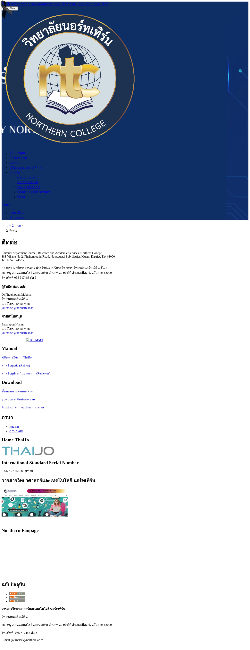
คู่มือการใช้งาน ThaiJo (17, 357)
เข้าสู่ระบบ (16, 217)
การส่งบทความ (27, 182)
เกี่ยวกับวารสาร (27, 177)
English (14, 426)
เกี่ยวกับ (14, 172)
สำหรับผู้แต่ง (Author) (16, 365)
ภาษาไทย (16, 431)
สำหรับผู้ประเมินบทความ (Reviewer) (26, 373)
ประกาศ (15, 162)
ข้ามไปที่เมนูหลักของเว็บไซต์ (48, 4)
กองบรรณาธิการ (28, 187)
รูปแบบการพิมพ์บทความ (18, 399)
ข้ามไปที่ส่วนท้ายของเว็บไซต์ (88, 4)
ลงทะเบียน (16, 212)
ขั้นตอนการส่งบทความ (17, 391)
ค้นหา (6, 204)
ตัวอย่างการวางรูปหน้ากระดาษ (23, 407)
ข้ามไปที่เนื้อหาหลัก (15, 4)
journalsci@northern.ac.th (17, 307)
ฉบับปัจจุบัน (17, 153)
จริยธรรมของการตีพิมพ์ (25, 167)
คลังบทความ (18, 157)
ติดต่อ (21, 196)
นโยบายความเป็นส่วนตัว (34, 192)
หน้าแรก (15, 225)
